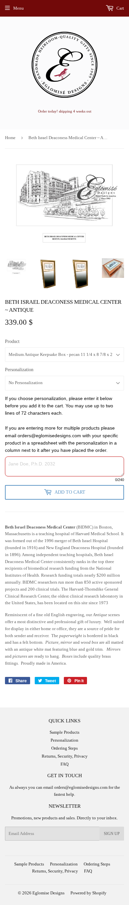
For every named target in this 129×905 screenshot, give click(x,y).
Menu (18, 8)
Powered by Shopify (88, 892)
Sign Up (112, 833)
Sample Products (64, 732)
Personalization (19, 369)
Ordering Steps (64, 748)
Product (12, 341)
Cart (119, 8)
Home (10, 137)
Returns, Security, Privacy (65, 756)
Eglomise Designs (48, 892)
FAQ (64, 764)
